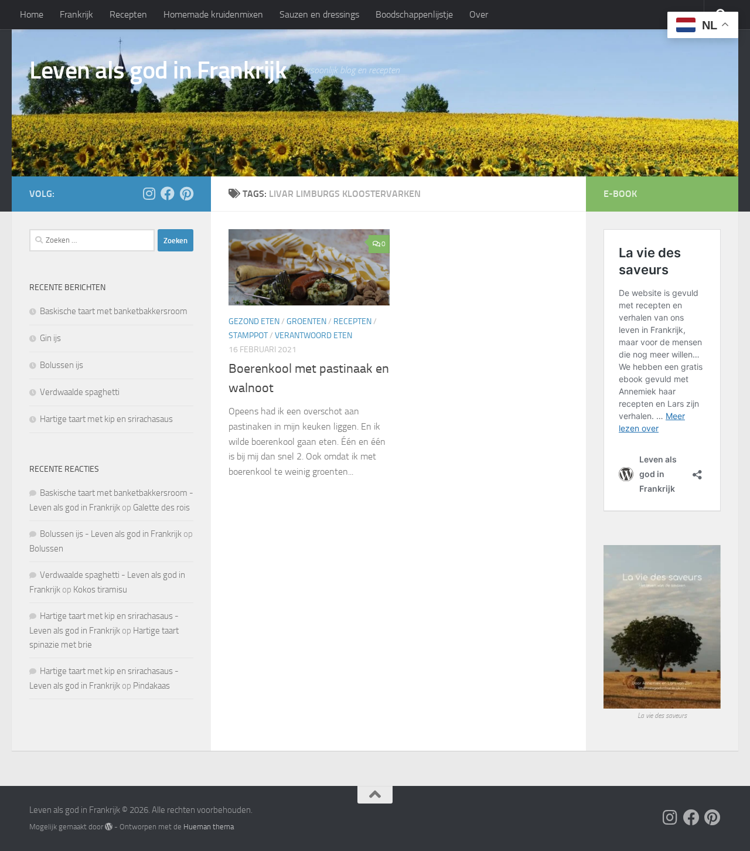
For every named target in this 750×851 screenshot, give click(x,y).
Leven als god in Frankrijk (158, 70)
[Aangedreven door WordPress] (108, 826)
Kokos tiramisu (100, 589)
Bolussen (46, 548)
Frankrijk (76, 14)
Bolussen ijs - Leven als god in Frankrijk (111, 534)
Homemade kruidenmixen (213, 14)
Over (478, 14)
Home (31, 14)
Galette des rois (161, 507)
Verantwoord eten (313, 336)
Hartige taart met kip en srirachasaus (106, 419)
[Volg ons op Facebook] (168, 193)
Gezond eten (254, 321)
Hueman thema (208, 826)
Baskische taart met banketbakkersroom (114, 311)
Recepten (128, 14)
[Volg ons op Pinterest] (186, 193)
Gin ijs (50, 338)
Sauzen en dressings (319, 14)
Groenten (306, 321)
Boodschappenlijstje (414, 14)
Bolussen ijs (61, 365)
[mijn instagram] (149, 193)
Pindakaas (151, 685)
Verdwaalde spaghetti (80, 392)
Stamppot (248, 336)
